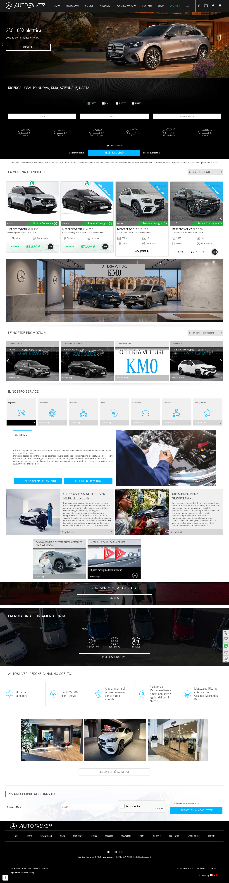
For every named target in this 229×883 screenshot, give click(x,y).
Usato (62, 836)
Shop (161, 6)
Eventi (142, 836)
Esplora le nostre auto (199, 172)
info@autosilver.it (143, 857)
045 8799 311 (125, 857)
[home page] (25, 8)
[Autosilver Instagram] (220, 6)
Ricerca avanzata (150, 152)
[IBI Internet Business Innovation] (212, 875)
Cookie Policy (15, 868)
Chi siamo (157, 836)
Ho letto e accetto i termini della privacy (186, 804)
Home (16, 836)
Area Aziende (126, 836)
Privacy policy (27, 868)
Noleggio (109, 836)
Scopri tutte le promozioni (201, 333)
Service (89, 6)
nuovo (122, 103)
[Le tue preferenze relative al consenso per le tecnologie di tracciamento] (5, 878)
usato (138, 103)
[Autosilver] (114, 290)
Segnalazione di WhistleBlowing (22, 873)
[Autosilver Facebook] (213, 6)
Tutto (93, 103)
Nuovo (29, 836)
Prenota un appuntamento (38, 481)
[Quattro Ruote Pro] (217, 875)
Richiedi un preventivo (88, 481)
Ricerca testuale (78, 152)
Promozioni (72, 6)
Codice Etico (174, 836)
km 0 (107, 103)
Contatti (211, 836)
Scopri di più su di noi (114, 771)
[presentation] (2, 45)
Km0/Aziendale (46, 836)
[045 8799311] (199, 6)
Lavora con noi (194, 836)
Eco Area (175, 6)
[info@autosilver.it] (206, 6)
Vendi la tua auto (126, 6)
